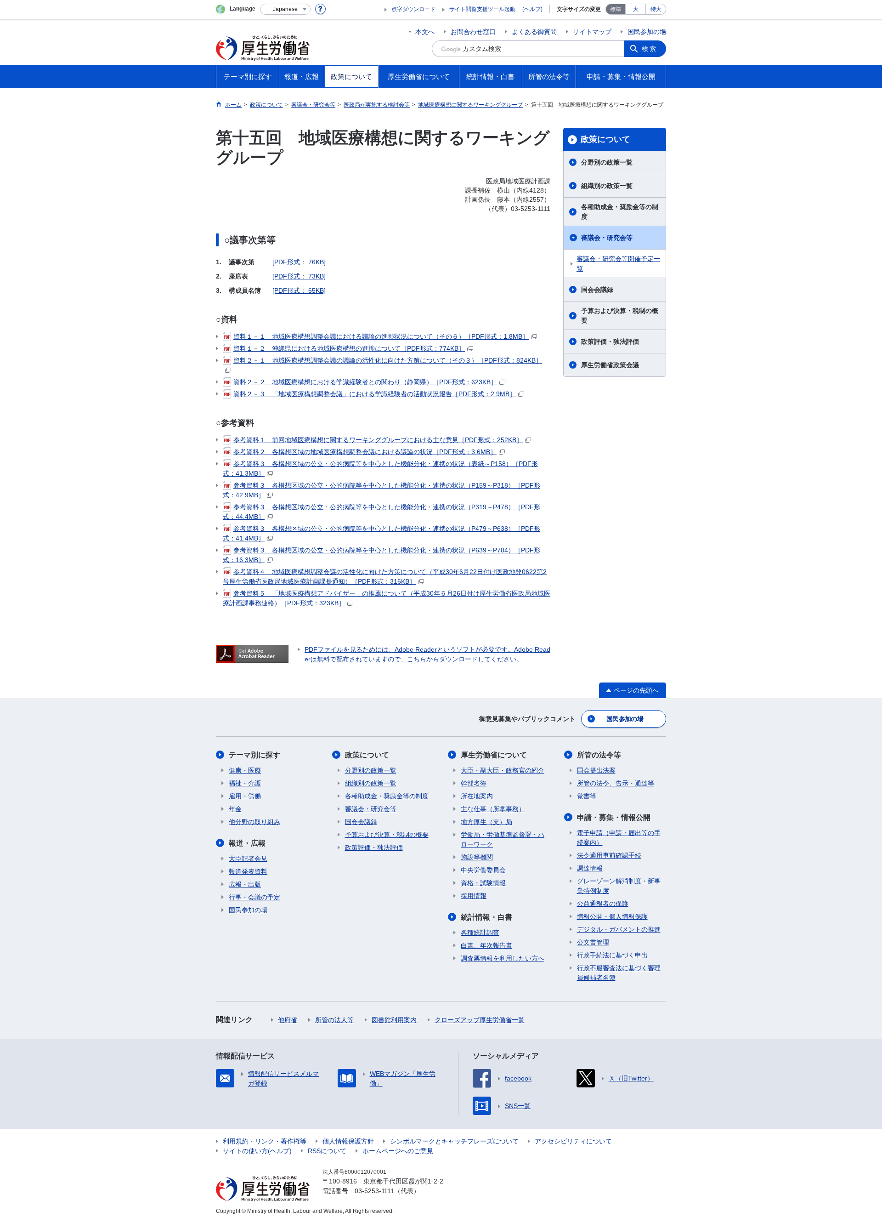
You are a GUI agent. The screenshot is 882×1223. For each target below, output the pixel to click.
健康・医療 (245, 770)
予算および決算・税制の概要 (619, 315)
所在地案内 (477, 796)
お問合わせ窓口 (473, 31)
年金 (235, 809)
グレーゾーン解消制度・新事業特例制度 (619, 885)
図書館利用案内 (394, 1020)
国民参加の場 (647, 31)
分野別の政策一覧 (607, 162)
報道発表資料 (248, 871)
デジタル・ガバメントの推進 (619, 929)
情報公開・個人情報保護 (612, 916)
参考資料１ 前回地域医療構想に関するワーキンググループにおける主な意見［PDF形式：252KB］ (378, 440)
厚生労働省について (494, 755)
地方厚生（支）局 (486, 821)
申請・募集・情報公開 (613, 817)
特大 (656, 9)
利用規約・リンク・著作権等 (264, 1141)
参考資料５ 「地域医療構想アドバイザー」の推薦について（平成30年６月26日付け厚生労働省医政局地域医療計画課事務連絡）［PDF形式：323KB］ (386, 598)
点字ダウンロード (413, 9)
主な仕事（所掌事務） (493, 809)
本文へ (425, 31)
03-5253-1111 (374, 1191)
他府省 (287, 1020)
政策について (605, 139)
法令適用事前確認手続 (609, 855)
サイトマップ (592, 31)
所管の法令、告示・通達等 (615, 783)
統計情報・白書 (486, 917)
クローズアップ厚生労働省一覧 (480, 1020)
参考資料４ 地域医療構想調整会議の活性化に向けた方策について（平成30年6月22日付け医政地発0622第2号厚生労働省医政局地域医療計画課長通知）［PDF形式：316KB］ (385, 576)
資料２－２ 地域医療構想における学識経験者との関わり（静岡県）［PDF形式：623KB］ (365, 382)
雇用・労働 (245, 796)
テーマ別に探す (254, 755)
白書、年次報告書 (486, 945)
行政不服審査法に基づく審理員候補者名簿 (619, 972)
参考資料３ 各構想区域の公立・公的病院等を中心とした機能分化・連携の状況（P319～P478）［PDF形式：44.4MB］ (381, 511)
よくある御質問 (534, 31)
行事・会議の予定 (254, 897)
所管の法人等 (334, 1020)
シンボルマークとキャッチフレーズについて (454, 1141)
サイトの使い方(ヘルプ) (257, 1151)
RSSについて (327, 1151)
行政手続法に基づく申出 (612, 955)
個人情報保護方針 (348, 1141)
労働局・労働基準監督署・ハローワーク (502, 839)
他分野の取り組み (254, 821)
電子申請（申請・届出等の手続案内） (619, 837)
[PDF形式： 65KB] (299, 290)
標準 (615, 9)
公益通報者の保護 (602, 903)
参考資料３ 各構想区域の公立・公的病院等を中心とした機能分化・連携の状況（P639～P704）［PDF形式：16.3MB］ (381, 554)
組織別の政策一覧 (607, 185)
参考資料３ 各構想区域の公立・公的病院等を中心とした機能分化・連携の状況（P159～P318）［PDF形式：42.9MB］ (381, 490)
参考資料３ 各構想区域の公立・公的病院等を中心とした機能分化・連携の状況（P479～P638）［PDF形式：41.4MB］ (381, 533)
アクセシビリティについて (573, 1141)
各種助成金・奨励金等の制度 (619, 211)
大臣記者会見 (248, 858)
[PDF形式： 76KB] (299, 262)
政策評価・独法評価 (610, 341)
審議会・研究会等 (607, 237)
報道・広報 (247, 843)
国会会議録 (597, 289)
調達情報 (590, 868)
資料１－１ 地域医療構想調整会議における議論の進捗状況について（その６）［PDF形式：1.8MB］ (381, 336)
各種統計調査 (480, 932)
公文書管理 (593, 942)
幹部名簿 (473, 783)
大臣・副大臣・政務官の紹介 (502, 770)
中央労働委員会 (483, 870)
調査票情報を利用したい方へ (502, 958)
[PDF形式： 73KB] (299, 276)
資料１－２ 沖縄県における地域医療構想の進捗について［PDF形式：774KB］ (349, 348)
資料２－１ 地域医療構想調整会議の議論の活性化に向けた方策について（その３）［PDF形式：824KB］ (387, 360)
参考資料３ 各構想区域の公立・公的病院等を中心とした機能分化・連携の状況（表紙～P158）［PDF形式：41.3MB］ (380, 468)
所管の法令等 (599, 755)
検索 (649, 48)
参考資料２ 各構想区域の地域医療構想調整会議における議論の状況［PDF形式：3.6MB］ (365, 451)
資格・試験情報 (483, 883)
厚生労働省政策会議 (610, 365)
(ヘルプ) (532, 9)
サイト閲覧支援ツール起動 (482, 9)
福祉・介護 (245, 783)
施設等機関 (477, 857)
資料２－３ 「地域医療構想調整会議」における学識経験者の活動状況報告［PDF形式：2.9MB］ (374, 394)
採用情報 (473, 895)
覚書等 (586, 796)
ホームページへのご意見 (397, 1151)
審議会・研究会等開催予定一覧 (618, 263)
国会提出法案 (596, 770)
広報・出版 (245, 884)
